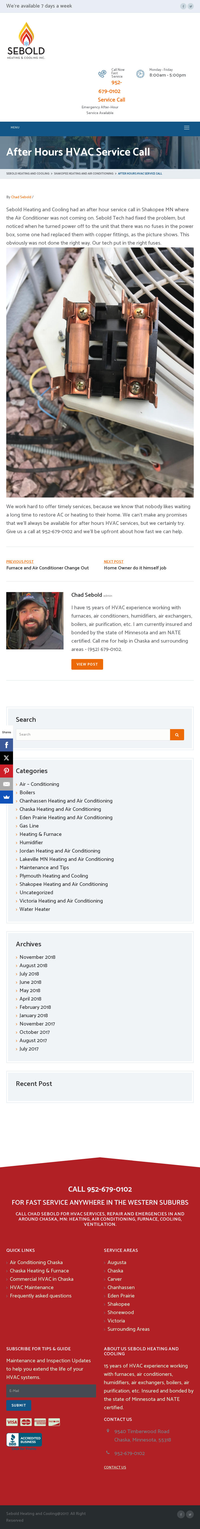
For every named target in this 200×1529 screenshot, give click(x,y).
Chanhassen (121, 1287)
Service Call (111, 100)
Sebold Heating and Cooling (27, 173)
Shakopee (119, 1304)
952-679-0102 (110, 87)
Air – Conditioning (39, 784)
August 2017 (33, 1040)
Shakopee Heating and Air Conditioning (84, 173)
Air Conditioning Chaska (36, 1262)
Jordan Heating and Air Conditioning (60, 851)
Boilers (27, 792)
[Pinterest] (6, 771)
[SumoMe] (6, 797)
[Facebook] (6, 744)
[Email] (6, 784)
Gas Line (29, 826)
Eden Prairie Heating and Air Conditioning (66, 817)
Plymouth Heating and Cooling (54, 876)
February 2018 (35, 1007)
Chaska (115, 1271)
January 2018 (34, 1015)
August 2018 (33, 965)
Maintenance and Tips (44, 867)
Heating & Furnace (41, 834)
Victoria (116, 1321)
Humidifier (31, 842)
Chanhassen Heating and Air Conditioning (66, 801)
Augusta (117, 1262)
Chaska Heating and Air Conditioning (60, 809)
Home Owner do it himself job (135, 568)
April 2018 (30, 999)
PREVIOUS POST (20, 562)
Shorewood (121, 1312)
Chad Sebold (21, 197)
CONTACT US (115, 1468)
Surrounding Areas (129, 1329)
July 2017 (29, 1049)
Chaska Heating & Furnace (39, 1271)
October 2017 (35, 1032)
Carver (115, 1279)
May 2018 (30, 990)
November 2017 (37, 1024)
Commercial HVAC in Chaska (41, 1279)
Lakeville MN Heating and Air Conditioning (67, 859)
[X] (6, 757)
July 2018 (29, 974)
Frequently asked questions (41, 1296)
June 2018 (30, 982)
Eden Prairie (121, 1296)
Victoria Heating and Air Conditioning (61, 901)
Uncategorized (36, 892)
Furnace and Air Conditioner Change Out (47, 568)
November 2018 (37, 957)
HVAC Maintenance (32, 1287)
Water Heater (35, 909)
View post (87, 665)
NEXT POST (113, 562)
